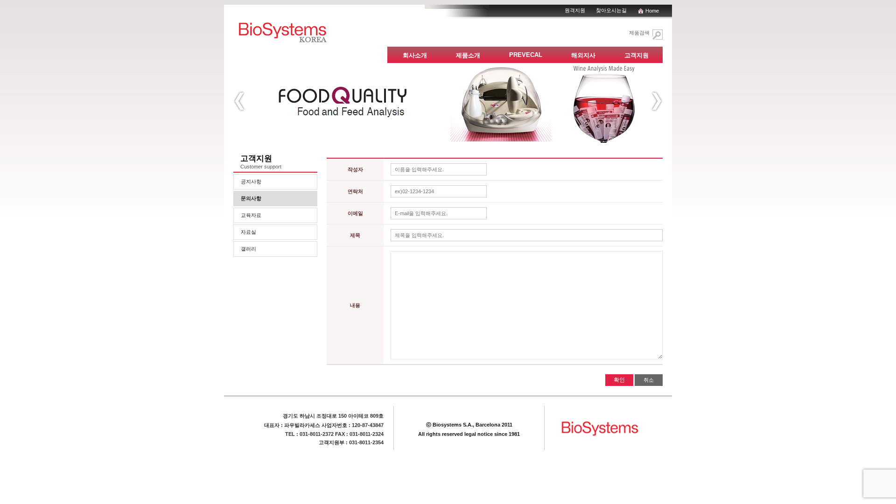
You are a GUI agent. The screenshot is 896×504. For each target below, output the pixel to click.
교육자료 (251, 215)
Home (652, 11)
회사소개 (415, 55)
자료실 (248, 232)
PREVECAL (525, 54)
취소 (649, 380)
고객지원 (636, 55)
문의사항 (251, 198)
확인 (619, 380)
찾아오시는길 (611, 10)
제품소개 (468, 55)
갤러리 (248, 249)
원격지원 (575, 10)
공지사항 (251, 181)
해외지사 (583, 55)
